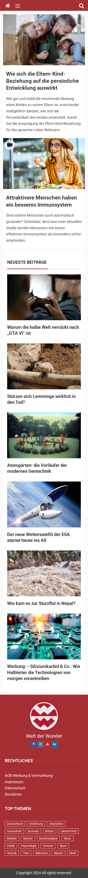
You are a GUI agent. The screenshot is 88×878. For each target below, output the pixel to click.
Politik (11, 845)
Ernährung (36, 823)
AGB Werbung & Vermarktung (29, 775)
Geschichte (56, 823)
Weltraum (41, 853)
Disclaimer (13, 794)
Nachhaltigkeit (48, 838)
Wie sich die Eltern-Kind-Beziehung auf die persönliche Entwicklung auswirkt (42, 81)
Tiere (26, 853)
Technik (12, 853)
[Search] (81, 6)
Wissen (58, 853)
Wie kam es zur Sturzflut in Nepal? (41, 603)
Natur (67, 838)
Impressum (14, 782)
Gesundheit (14, 831)
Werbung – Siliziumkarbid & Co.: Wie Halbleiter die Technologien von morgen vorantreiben (43, 672)
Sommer (48, 845)
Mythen (28, 838)
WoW (72, 853)
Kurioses (33, 831)
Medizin (12, 838)
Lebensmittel (68, 831)
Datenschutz (15, 788)
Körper (49, 831)
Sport (63, 845)
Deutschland (15, 823)
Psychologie (28, 845)
